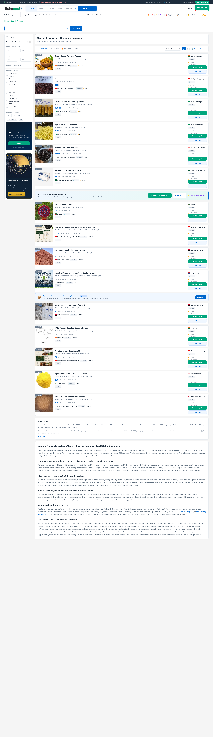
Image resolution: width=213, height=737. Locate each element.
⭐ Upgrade (205, 15)
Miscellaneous (101, 15)
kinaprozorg (61, 282)
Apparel (37, 15)
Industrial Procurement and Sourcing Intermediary (76, 273)
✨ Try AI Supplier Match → (196, 195)
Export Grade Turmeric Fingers (68, 56)
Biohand (60, 214)
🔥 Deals (150, 15)
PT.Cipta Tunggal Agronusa (66, 88)
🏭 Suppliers (170, 15)
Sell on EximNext (188, 2)
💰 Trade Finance (193, 15)
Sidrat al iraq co (62, 383)
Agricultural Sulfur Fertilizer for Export (71, 374)
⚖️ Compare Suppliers (199, 49)
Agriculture (27, 15)
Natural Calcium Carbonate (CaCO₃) (70, 305)
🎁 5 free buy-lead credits (202, 10)
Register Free (202, 7)
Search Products (88, 8)
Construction (47, 15)
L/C (9, 115)
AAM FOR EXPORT (63, 260)
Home (73, 15)
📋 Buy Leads (180, 15)
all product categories (185, 512)
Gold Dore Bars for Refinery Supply (69, 102)
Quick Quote (197, 71)
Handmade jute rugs (63, 204)
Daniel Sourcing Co (63, 111)
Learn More (200, 297)
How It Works (179, 195)
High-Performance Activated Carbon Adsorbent (75, 227)
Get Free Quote (18, 143)
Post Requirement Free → (160, 195)
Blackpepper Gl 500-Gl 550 (66, 148)
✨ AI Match (159, 15)
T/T (14, 115)
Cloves (57, 79)
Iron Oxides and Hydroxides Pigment (70, 250)
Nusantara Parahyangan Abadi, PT (68, 237)
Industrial (81, 15)
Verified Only (54, 49)
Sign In (189, 8)
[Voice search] (76, 8)
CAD (21, 119)
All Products (42, 49)
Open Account (12, 119)
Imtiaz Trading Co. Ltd (64, 180)
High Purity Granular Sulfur (66, 125)
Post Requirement (202, 2)
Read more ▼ (42, 436)
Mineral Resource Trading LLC (67, 406)
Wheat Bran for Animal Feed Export (70, 397)
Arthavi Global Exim (63, 66)
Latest (76, 49)
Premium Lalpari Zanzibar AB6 (67, 351)
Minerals (90, 15)
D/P (19, 115)
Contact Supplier (197, 67)
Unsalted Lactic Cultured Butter (68, 170)
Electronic (58, 15)
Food (66, 15)
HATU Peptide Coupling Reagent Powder (72, 328)
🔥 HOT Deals (66, 49)
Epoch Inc (60, 338)
